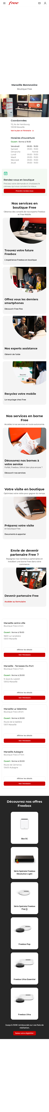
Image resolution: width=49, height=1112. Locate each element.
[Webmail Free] (39, 3)
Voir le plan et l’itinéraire (21, 131)
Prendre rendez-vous (24, 191)
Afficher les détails (24, 650)
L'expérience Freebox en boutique (21, 260)
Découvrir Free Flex (14, 309)
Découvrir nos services (15, 473)
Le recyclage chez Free (15, 400)
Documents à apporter (15, 534)
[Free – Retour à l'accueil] (13, 3)
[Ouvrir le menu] (4, 3)
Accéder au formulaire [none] (15, 602)
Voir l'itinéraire (25, 655)
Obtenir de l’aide (12, 354)
